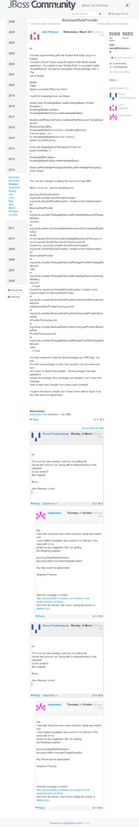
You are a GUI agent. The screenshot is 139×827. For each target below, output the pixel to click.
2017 (12, 116)
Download (15, 296)
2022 (12, 64)
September (15, 187)
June (11, 197)
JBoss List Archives (94, 5)
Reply (35, 419)
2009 (12, 249)
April (11, 204)
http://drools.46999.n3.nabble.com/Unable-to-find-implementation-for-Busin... (63, 600)
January (13, 214)
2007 (12, 270)
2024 (12, 42)
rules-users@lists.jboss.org (119, 48)
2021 (12, 74)
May (11, 201)
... (34, 492)
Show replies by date (93, 428)
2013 (12, 159)
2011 (12, 228)
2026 (12, 21)
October (13, 184)
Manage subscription (123, 57)
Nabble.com (42, 608)
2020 (12, 85)
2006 (12, 281)
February (13, 211)
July (11, 194)
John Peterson (50, 31)
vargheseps (54, 512)
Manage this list (119, 13)
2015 (12, 138)
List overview (16, 289)
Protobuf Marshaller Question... (114, 23)
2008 (12, 259)
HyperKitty (68, 823)
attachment (49, 503)
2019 (12, 95)
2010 (12, 238)
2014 (12, 148)
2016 (12, 127)
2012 (12, 169)
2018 (12, 106)
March (12, 207)
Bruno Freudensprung (56, 433)
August (12, 190)
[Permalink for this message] (103, 35)
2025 (12, 32)
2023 (12, 53)
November (14, 180)
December (14, 177)
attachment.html (38, 414)
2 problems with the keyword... (46, 23)
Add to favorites (121, 72)
